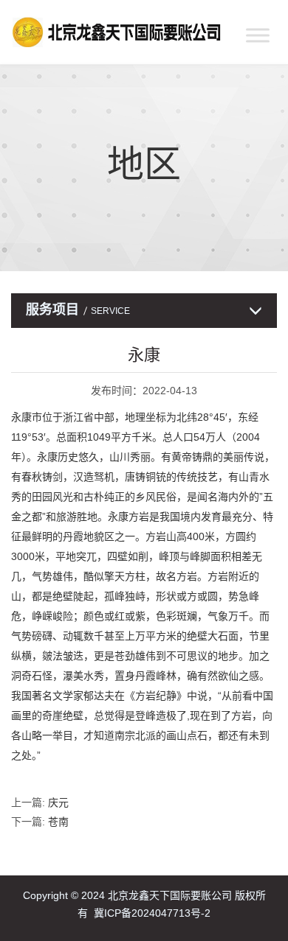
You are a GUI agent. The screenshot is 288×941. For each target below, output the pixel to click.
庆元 (58, 802)
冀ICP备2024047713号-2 (152, 913)
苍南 (58, 822)
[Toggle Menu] (258, 35)
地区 (144, 164)
